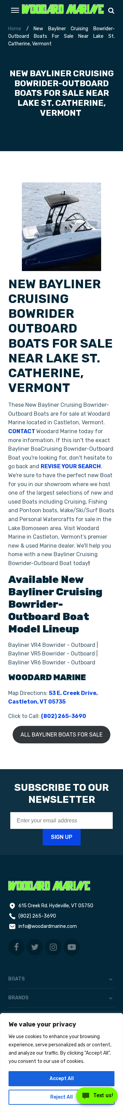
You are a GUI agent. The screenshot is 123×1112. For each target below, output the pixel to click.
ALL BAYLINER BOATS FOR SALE (61, 734)
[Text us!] (97, 1097)
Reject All (61, 1097)
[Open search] (111, 10)
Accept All (62, 1078)
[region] (61, 1062)
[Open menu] (15, 10)
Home (14, 29)
